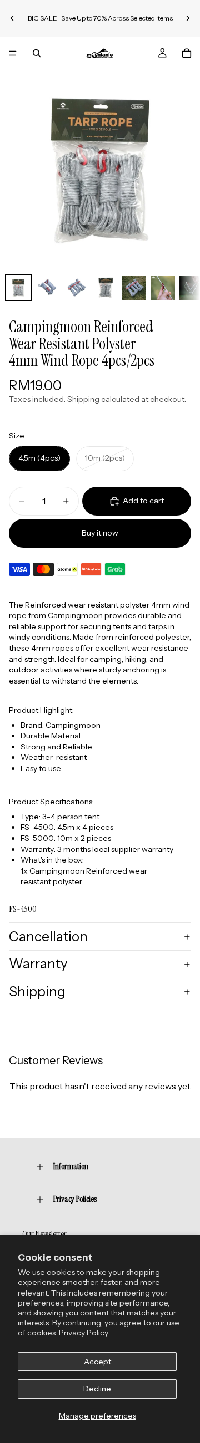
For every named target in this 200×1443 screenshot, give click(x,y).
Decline (97, 1389)
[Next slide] (188, 18)
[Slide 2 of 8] (47, 288)
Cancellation (48, 937)
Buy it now (100, 533)
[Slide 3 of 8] (76, 288)
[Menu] (13, 53)
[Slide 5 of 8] (134, 288)
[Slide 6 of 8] (163, 288)
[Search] (36, 53)
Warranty (38, 964)
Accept (97, 1361)
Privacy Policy (83, 1333)
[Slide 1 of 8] (18, 288)
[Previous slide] (12, 18)
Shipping (37, 991)
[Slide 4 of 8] (105, 288)
